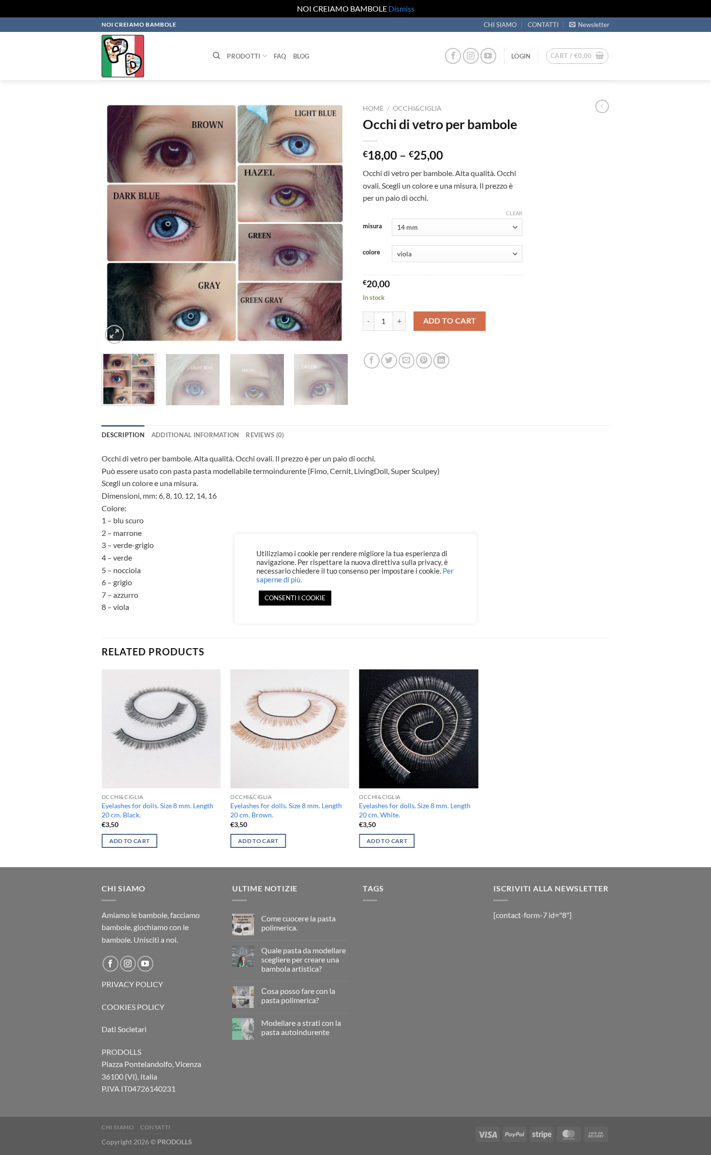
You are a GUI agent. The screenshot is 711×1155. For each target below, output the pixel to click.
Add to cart (449, 320)
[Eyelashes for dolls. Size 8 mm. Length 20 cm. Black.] (161, 729)
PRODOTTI (243, 56)
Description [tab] (123, 435)
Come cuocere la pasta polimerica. (298, 923)
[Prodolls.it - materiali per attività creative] (150, 56)
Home (373, 108)
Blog (301, 56)
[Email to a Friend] (407, 361)
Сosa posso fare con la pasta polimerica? (298, 995)
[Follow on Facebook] (453, 56)
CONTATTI (543, 25)
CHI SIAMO (500, 25)
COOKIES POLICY (133, 1006)
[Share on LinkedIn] (441, 361)
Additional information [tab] (195, 435)
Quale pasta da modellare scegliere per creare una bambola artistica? (303, 959)
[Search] (216, 55)
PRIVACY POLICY (132, 984)
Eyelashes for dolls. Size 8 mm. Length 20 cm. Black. (157, 810)
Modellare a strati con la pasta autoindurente (301, 1027)
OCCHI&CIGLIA (417, 108)
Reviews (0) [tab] (265, 435)
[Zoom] (114, 334)
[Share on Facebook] (372, 361)
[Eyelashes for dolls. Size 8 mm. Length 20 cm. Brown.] (290, 729)
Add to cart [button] (129, 841)
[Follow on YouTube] (488, 56)
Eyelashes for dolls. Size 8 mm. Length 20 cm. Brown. (286, 810)
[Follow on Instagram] (471, 56)
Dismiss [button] (401, 8)
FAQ (280, 56)
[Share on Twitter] (389, 361)
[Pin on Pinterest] (424, 361)
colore (371, 252)
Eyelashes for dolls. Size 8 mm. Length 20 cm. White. (415, 810)
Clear (514, 213)
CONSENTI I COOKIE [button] (295, 598)
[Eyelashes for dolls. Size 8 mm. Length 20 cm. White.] (418, 729)
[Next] (331, 223)
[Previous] (118, 223)
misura (372, 226)
